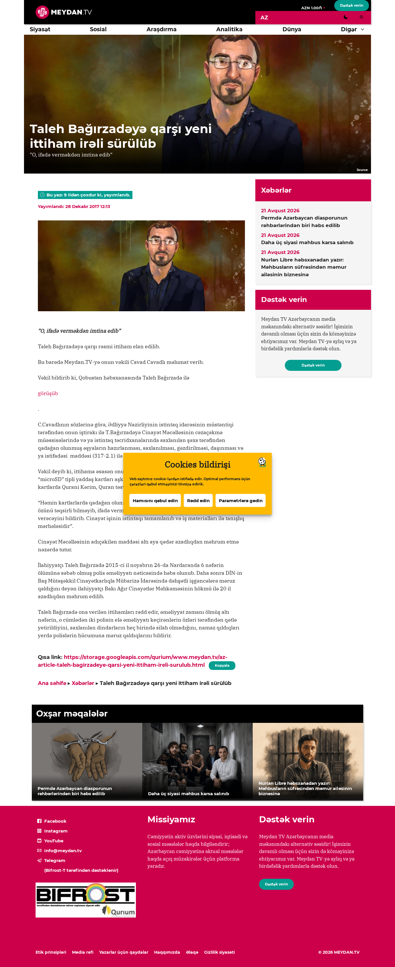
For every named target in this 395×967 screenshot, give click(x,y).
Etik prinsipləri (51, 952)
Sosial (98, 29)
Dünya (292, 29)
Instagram (56, 831)
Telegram (54, 860)
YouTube (53, 840)
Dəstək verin (351, 5)
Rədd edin (198, 500)
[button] (364, 29)
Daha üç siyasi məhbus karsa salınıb (307, 242)
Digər (349, 29)
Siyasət (40, 29)
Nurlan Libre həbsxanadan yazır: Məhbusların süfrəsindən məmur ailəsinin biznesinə (303, 267)
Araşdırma (162, 29)
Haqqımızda (167, 952)
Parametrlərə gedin (241, 500)
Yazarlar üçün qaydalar (123, 952)
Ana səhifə (52, 683)
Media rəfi (82, 952)
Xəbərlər (83, 683)
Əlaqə (192, 952)
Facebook (55, 821)
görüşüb (48, 393)
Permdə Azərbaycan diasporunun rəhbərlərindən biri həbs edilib (304, 221)
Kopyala (222, 664)
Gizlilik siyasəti (219, 952)
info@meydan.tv (63, 850)
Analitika (229, 29)
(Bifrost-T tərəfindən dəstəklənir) (81, 870)
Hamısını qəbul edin (155, 500)
